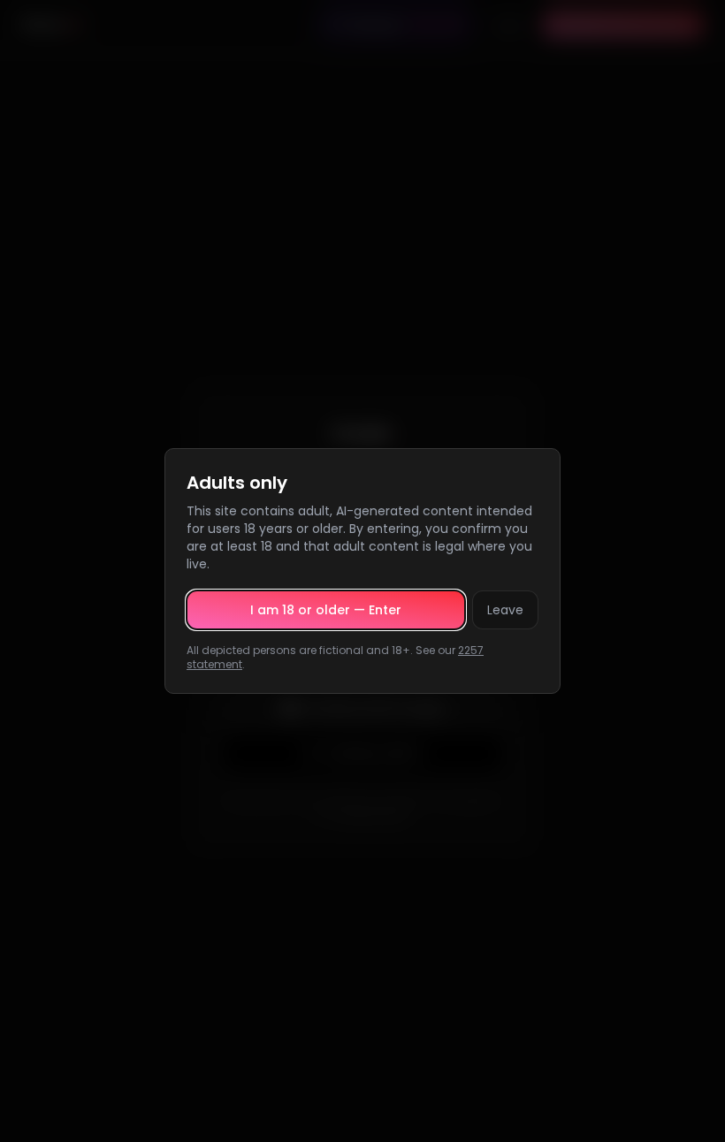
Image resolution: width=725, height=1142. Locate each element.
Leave (505, 610)
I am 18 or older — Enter (325, 610)
